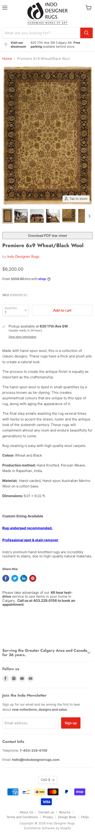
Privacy (48, 817)
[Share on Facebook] (5, 578)
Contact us (46, 812)
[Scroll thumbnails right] (88, 216)
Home (7, 59)
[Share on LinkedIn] (23, 578)
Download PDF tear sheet (47, 235)
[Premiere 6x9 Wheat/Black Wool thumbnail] (7, 216)
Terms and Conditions (22, 817)
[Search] (86, 33)
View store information (22, 337)
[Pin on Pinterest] (32, 578)
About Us (26, 812)
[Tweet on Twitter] (14, 578)
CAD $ (45, 780)
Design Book (67, 817)
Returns (64, 812)
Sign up (71, 723)
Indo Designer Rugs (23, 256)
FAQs (85, 817)
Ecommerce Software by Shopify (47, 828)
